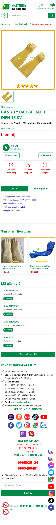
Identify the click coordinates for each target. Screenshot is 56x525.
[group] (28, 60)
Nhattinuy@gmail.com (21, 402)
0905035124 (28, 463)
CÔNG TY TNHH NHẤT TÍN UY (33, 506)
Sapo (10, 509)
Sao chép (8, 298)
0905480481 (28, 468)
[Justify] (51, 15)
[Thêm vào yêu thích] (28, 114)
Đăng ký (28, 493)
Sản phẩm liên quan (16, 231)
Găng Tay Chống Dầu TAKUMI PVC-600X (40, 267)
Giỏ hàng (51, 8)
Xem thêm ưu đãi (28, 354)
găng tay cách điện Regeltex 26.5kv (11, 267)
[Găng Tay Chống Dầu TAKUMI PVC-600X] (42, 250)
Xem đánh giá (7, 128)
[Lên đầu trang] (51, 514)
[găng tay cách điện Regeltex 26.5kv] (14, 250)
